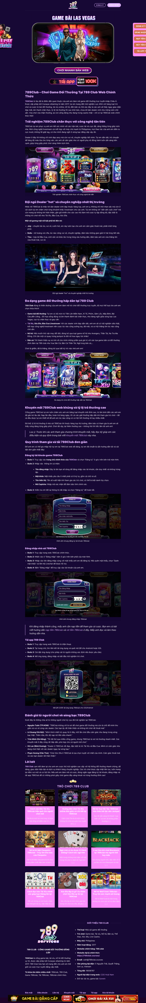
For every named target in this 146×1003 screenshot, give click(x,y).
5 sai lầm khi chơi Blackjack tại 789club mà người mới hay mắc (106, 852)
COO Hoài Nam (107, 974)
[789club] (73, 5)
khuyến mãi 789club (76, 435)
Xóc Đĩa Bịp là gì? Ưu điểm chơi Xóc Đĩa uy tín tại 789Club (73, 894)
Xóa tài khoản (108, 992)
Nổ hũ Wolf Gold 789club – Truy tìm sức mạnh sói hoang (106, 892)
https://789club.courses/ (88, 955)
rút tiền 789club (74, 630)
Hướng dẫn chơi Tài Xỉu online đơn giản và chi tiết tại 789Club (73, 811)
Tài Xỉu (30, 323)
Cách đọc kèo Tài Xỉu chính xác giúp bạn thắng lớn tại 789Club (39, 894)
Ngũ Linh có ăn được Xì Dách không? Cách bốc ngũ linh (73, 851)
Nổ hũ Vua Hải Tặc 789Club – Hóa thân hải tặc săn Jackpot (106, 810)
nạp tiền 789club (54, 630)
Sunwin (102, 978)
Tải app (83, 992)
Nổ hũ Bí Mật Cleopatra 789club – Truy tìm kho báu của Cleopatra (39, 852)
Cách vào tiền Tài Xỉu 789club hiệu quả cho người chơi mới (40, 811)
